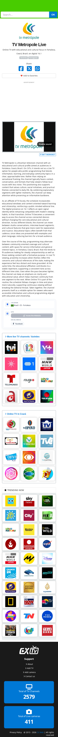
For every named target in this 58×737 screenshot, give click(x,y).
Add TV (30, 668)
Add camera (30, 672)
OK (53, 14)
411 (29, 721)
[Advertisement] (29, 101)
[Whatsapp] (37, 68)
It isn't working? (47, 155)
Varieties (23, 58)
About (30, 664)
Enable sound (45, 144)
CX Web (40, 732)
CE (21, 305)
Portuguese (33, 58)
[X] (29, 68)
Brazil (16, 305)
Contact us (30, 676)
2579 (29, 696)
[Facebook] (21, 68)
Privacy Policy (16, 732)
